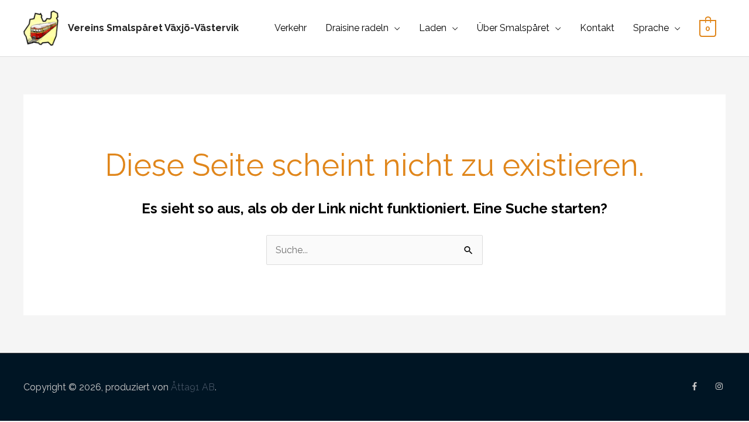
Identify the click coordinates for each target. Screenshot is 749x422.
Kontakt (597, 27)
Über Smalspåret (513, 27)
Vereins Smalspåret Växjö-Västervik (153, 27)
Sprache (651, 27)
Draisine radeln (357, 27)
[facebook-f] (701, 386)
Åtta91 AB (193, 387)
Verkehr (290, 27)
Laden (432, 27)
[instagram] (720, 386)
